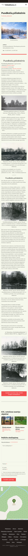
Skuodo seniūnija (17, 68)
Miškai (10, 537)
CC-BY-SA (26, 519)
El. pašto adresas (4, 468)
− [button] (1, 490)
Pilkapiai (4, 537)
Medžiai (5, 534)
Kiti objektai (23, 537)
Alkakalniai (12, 534)
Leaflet (9, 519)
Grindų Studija (14, 546)
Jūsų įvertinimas (5, 442)
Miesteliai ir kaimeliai (6, 531)
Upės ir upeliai (17, 531)
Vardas (3, 464)
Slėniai (8, 542)
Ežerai (14, 528)
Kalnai (25, 531)
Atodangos (23, 539)
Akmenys (20, 528)
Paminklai (4, 539)
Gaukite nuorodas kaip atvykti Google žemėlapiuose (14, 393)
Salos (13, 542)
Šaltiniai (23, 534)
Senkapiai (19, 542)
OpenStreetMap (17, 519)
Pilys (18, 534)
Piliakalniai (8, 528)
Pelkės (16, 539)
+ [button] (1, 488)
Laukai (11, 539)
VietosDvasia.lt (10, 5)
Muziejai (16, 537)
